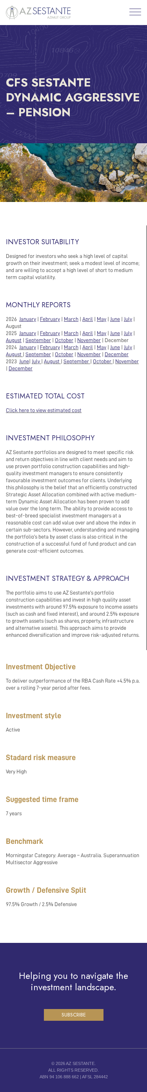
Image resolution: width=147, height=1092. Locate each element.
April (87, 347)
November (127, 361)
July (36, 361)
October (102, 361)
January (27, 347)
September (76, 361)
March (71, 347)
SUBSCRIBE (74, 1014)
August (14, 354)
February (50, 347)
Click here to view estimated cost (44, 410)
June (24, 361)
